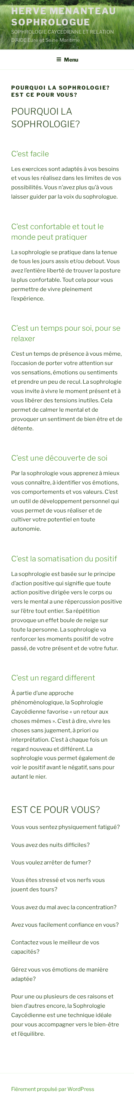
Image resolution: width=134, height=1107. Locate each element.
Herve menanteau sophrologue (63, 17)
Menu (71, 59)
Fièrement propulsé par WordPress (52, 1089)
